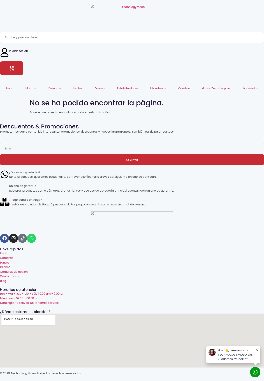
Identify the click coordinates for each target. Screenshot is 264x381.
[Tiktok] (22, 238)
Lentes (78, 88)
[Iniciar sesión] (4, 52)
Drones (100, 88)
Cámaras (54, 88)
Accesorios (250, 88)
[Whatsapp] (31, 238)
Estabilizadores (127, 88)
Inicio (9, 88)
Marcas (30, 88)
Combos (184, 88)
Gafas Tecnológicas (216, 88)
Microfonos (158, 88)
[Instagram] (13, 238)
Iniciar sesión (18, 51)
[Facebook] (4, 238)
